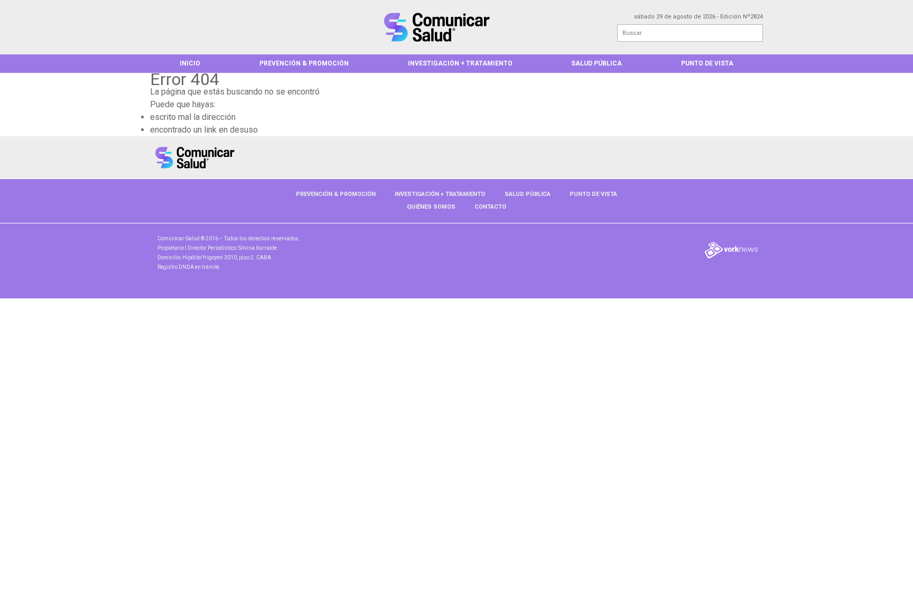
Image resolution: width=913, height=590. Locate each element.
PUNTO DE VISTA (707, 63)
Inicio (190, 63)
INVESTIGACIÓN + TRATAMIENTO (460, 63)
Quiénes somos (431, 206)
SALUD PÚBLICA (596, 63)
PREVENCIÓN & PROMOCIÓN (304, 63)
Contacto (490, 206)
